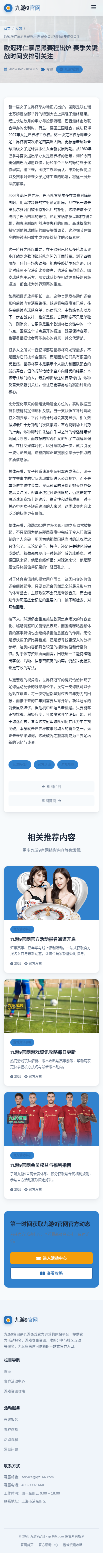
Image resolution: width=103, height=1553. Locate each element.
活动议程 (11, 1439)
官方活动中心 (14, 1381)
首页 (7, 29)
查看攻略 (55, 1273)
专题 (19, 29)
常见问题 (11, 1449)
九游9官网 (19, 764)
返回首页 (49, 801)
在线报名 (11, 1419)
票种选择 (11, 1429)
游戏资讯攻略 (14, 1391)
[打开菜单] (93, 8)
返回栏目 (54, 787)
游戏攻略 (67, 764)
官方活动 (44, 764)
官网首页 (27, 1545)
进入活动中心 (55, 1258)
